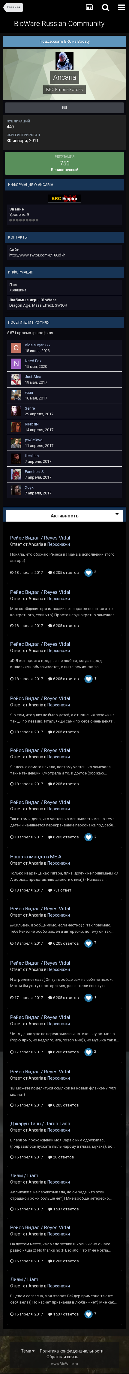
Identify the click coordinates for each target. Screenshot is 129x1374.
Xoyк (29, 487)
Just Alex (33, 376)
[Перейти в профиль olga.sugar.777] (16, 348)
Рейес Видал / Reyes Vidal (40, 538)
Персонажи (58, 544)
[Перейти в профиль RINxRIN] (16, 427)
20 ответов (63, 1157)
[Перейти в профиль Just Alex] (16, 379)
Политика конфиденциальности (72, 1351)
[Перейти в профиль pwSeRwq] (16, 443)
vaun (29, 392)
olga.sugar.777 (37, 345)
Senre (30, 408)
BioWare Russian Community (59, 23)
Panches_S (34, 471)
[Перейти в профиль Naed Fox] (16, 364)
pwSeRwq (34, 440)
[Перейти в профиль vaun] (16, 395)
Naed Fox (33, 361)
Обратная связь (62, 1356)
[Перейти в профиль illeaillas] (16, 459)
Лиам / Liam (24, 1175)
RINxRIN (32, 424)
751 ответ (61, 890)
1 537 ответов (65, 1209)
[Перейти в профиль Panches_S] (16, 474)
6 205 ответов (65, 572)
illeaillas (32, 456)
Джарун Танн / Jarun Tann (40, 1123)
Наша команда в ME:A (36, 857)
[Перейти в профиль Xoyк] (16, 490)
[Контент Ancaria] (64, 107)
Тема (26, 1351)
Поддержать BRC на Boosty (65, 41)
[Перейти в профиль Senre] (16, 411)
